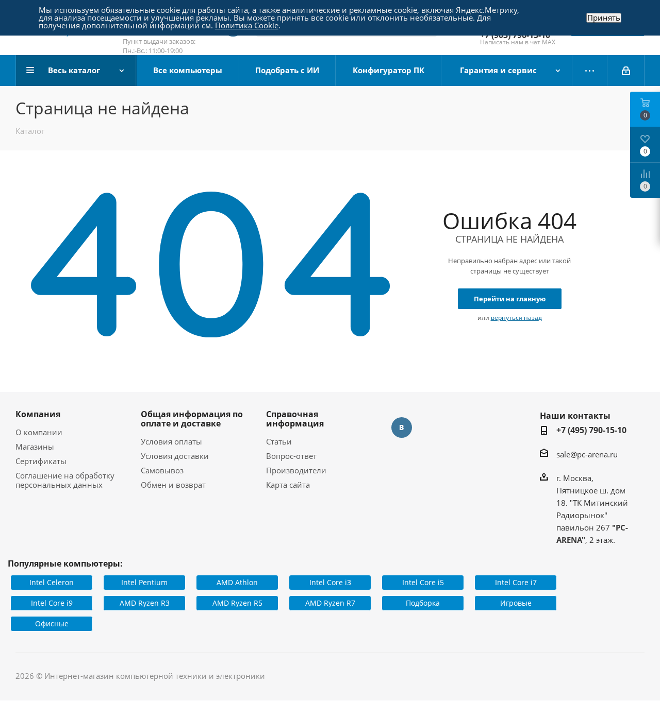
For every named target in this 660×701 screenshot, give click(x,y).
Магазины (34, 446)
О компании (38, 432)
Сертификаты (41, 461)
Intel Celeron (51, 582)
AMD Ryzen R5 (237, 603)
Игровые (516, 603)
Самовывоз (162, 470)
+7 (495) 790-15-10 (591, 430)
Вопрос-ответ (291, 456)
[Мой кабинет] (626, 70)
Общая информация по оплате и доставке (192, 418)
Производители (296, 470)
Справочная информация (295, 418)
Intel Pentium (144, 582)
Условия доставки (175, 456)
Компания (37, 414)
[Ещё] (589, 70)
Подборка (423, 603)
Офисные (52, 623)
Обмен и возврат (173, 485)
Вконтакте (401, 427)
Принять (603, 18)
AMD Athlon (237, 582)
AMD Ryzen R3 (145, 603)
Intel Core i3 (330, 582)
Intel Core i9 (52, 603)
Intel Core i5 (423, 582)
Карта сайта (288, 485)
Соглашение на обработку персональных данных (64, 480)
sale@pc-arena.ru (587, 454)
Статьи (279, 441)
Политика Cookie (246, 25)
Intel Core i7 (516, 582)
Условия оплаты (171, 441)
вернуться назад (516, 317)
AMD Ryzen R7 (330, 603)
